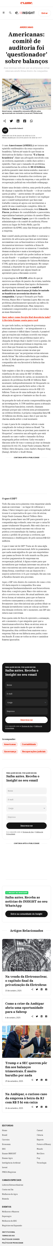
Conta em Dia (7, 1189)
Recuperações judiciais (34, 751)
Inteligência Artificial (11, 1163)
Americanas (10, 744)
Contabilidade (29, 744)
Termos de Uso (27, 726)
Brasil (4, 1135)
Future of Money (44, 1144)
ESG (4, 1149)
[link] (11, 120)
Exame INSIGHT (9, 1153)
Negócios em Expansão (12, 1225)
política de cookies (11, 1239)
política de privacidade (12, 1243)
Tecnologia (41, 1163)
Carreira (6, 1140)
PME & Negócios (9, 1172)
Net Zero (40, 1153)
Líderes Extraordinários (12, 1185)
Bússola (5, 1199)
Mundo (40, 1149)
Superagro (6, 1216)
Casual (40, 1130)
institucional (8, 1232)
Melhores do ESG (9, 1221)
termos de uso (8, 1236)
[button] (3, 13)
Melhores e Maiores (10, 1212)
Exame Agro (7, 1158)
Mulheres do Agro (10, 1194)
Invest (4, 1167)
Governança (10, 751)
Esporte (40, 1140)
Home (4, 1130)
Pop (38, 1158)
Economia (6, 1144)
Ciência (40, 1135)
